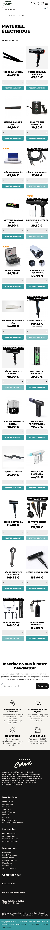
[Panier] (42, 3)
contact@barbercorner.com (14, 892)
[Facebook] (11, 789)
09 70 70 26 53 (8, 883)
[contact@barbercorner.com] (3, 888)
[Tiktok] (7, 789)
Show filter (11, 40)
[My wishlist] (38, 3)
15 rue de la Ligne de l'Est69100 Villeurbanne (13, 902)
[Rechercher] (45, 9)
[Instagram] (3, 789)
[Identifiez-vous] (34, 3)
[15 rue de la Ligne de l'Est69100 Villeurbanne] (3, 897)
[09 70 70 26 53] (3, 879)
